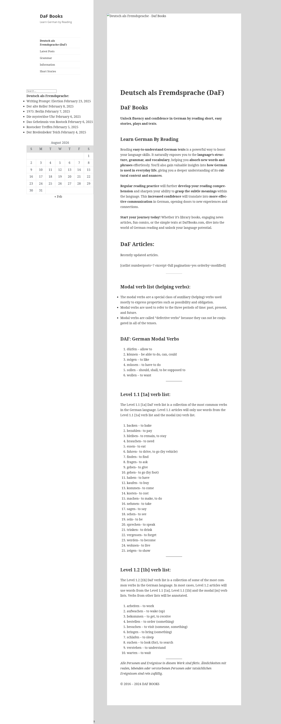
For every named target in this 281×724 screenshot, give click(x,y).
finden (131, 457)
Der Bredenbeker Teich (43, 132)
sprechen (133, 524)
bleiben (132, 436)
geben (131, 467)
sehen (131, 514)
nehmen (133, 504)
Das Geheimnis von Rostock (47, 122)
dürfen (132, 349)
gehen (131, 472)
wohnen (133, 545)
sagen (131, 509)
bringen (132, 632)
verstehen (134, 648)
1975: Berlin (35, 111)
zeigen (131, 550)
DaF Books (51, 16)
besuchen (134, 627)
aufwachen (135, 611)
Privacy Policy (37, 721)
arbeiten (133, 606)
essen (131, 446)
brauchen (134, 441)
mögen (132, 359)
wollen (132, 375)
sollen (131, 370)
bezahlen (133, 431)
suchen (132, 642)
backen (132, 425)
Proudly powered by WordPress (71, 721)
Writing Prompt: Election (45, 101)
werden (132, 540)
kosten (132, 493)
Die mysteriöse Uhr (41, 116)
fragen (131, 462)
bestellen (133, 621)
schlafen (133, 637)
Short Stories (48, 71)
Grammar (46, 58)
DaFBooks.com (193, 222)
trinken (132, 530)
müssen (132, 365)
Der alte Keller (37, 106)
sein (130, 519)
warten (132, 653)
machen (133, 498)
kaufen (132, 483)
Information (47, 64)
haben (131, 478)
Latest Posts (47, 51)
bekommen (135, 616)
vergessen (134, 535)
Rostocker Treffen (40, 127)
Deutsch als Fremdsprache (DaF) (53, 42)
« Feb (58, 196)
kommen (133, 488)
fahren (132, 451)
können (132, 354)
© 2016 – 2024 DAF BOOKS (139, 684)
